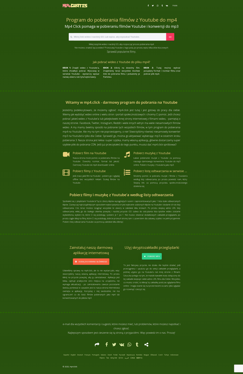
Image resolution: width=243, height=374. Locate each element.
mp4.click (73, 366)
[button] (174, 5)
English (73, 355)
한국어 (121, 358)
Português (95, 355)
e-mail (66, 324)
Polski (115, 355)
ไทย (107, 358)
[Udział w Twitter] (153, 5)
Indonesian (174, 355)
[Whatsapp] (130, 345)
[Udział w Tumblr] (162, 5)
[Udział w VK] (167, 5)
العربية (127, 358)
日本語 (132, 358)
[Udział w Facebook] (148, 5)
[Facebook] (107, 345)
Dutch (110, 355)
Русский (122, 355)
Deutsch (80, 355)
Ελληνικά (154, 355)
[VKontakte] (122, 345)
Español (66, 355)
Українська (131, 355)
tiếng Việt (113, 358)
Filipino (102, 358)
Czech (160, 355)
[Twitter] (114, 345)
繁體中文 (139, 358)
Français (87, 355)
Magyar (146, 355)
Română (139, 355)
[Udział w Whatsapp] (158, 5)
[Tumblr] (137, 345)
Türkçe (166, 355)
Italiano (103, 355)
